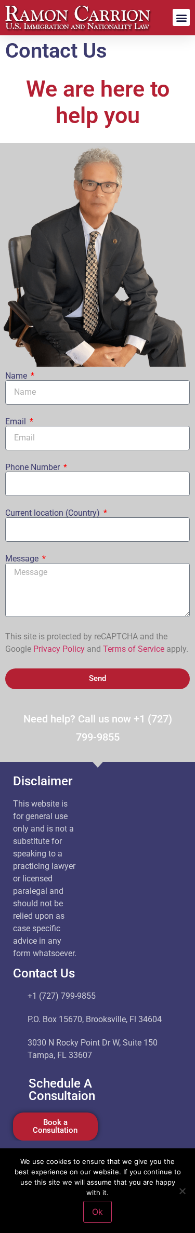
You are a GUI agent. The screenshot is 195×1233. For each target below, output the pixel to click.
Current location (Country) (53, 513)
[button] (181, 17)
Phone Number (33, 467)
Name (17, 376)
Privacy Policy (59, 649)
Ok (97, 1212)
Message (23, 559)
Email (16, 422)
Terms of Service (133, 649)
